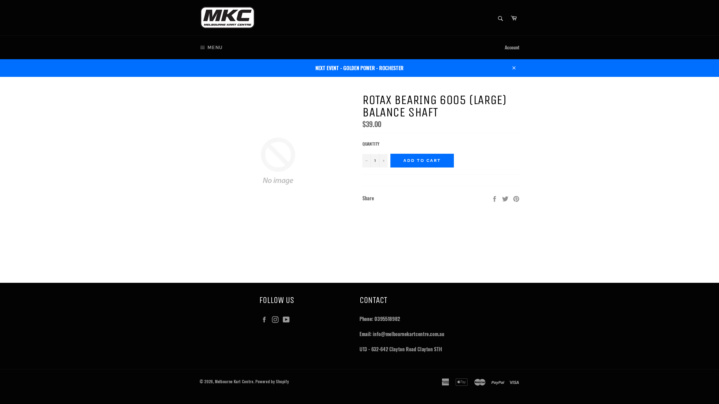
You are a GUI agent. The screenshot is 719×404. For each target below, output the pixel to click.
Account (512, 47)
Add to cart (422, 160)
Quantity (370, 144)
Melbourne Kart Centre (234, 381)
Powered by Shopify (272, 381)
